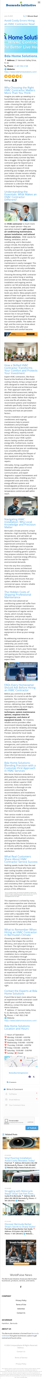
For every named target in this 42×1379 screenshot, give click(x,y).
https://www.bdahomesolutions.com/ (20, 72)
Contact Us (21, 1351)
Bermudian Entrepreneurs (18, 1073)
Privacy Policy (21, 1364)
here (26, 1377)
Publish (32, 1128)
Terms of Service (21, 1358)
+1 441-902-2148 (21, 66)
